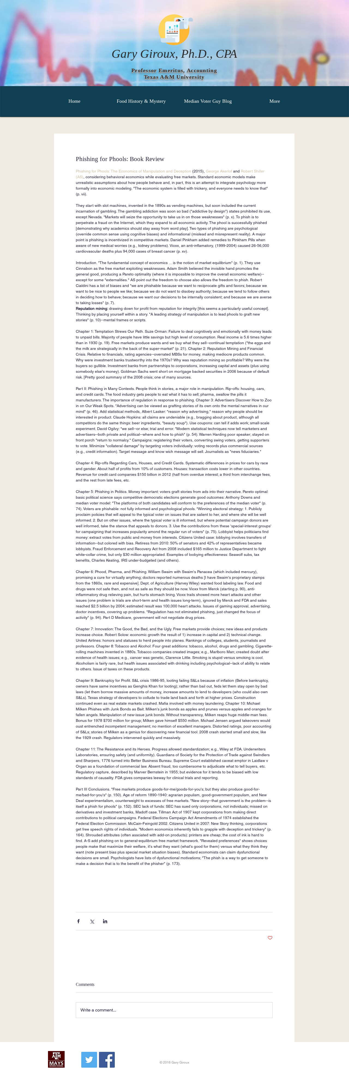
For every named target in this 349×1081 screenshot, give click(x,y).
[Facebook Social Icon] (107, 1060)
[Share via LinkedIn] (105, 921)
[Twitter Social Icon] (89, 1060)
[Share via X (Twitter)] (91, 921)
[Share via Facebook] (78, 921)
